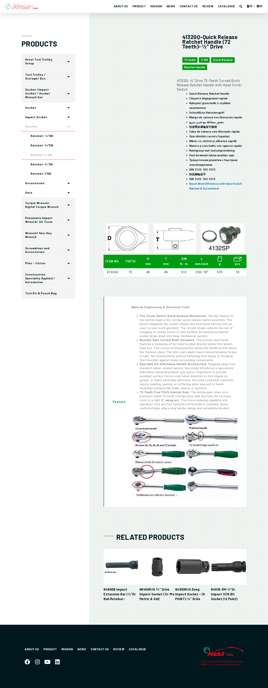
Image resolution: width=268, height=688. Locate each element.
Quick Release (223, 60)
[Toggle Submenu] (68, 61)
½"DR (204, 60)
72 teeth (190, 60)
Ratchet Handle (194, 67)
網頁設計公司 (208, 664)
